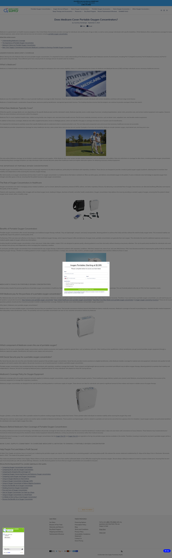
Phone (65, 276)
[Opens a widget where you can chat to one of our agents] (167, 551)
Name (65, 271)
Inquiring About (67, 281)
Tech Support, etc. (69, 286)
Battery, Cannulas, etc (70, 284)
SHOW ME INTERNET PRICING (86, 289)
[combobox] (66, 278)
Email (87, 276)
